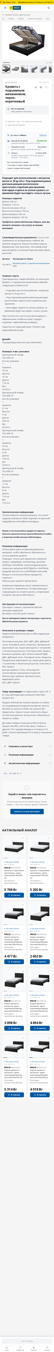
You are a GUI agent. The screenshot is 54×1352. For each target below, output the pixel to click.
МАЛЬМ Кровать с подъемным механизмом (31, 263)
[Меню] (5, 8)
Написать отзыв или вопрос (27, 811)
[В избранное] (46, 87)
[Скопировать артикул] (20, 773)
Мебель (21, 19)
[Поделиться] (35, 87)
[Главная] (3, 18)
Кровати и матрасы (35, 19)
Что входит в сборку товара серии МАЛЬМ (23, 165)
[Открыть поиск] (49, 8)
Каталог (11, 19)
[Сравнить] (41, 87)
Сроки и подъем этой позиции (18, 168)
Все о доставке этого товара (17, 162)
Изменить (43, 135)
